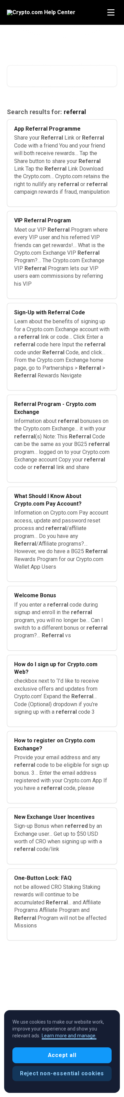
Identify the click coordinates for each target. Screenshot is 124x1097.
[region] (62, 1051)
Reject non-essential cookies (62, 1073)
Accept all (62, 1055)
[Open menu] (111, 12)
